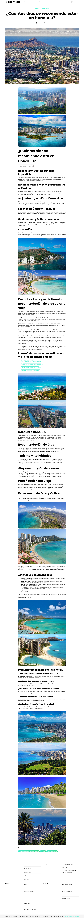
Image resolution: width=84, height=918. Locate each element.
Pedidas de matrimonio (52, 851)
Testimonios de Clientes (29, 906)
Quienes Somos (27, 865)
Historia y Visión (27, 872)
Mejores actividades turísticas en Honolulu (31, 361)
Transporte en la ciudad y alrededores (30, 370)
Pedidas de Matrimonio (47, 1)
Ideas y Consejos (37, 1)
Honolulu (37, 8)
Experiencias (26, 888)
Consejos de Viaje (66, 867)
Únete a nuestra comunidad (30, 909)
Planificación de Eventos (67, 895)
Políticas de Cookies (74, 916)
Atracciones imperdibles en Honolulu (30, 366)
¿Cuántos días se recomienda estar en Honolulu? (29, 851)
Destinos (24, 1)
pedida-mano (45, 8)
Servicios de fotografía (67, 884)
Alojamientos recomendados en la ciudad (31, 363)
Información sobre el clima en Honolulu (30, 369)
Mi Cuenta (67, 916)
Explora (29, 1)
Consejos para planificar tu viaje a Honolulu (31, 367)
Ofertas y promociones (29, 891)
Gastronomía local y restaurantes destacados (32, 364)
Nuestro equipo (27, 868)
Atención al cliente (66, 898)
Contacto (26, 875)
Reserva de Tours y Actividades (69, 888)
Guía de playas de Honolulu (27, 360)
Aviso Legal (26, 879)
